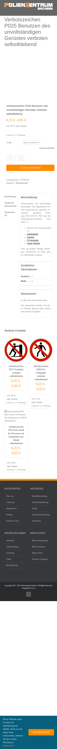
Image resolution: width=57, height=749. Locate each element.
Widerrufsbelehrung (40, 502)
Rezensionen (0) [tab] (10, 213)
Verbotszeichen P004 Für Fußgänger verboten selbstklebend (41, 373)
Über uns (10, 496)
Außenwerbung (12, 547)
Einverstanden (41, 732)
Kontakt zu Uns (12, 521)
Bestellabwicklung (39, 496)
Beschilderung (12, 565)
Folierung (10, 502)
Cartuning (10, 553)
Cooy (33, 588)
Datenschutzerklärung (41, 515)
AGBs (34, 508)
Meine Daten (37, 553)
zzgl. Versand (21, 126)
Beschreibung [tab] (10, 196)
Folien (8, 559)
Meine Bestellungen (40, 540)
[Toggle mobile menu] (5, 11)
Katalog (9, 515)
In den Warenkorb (30, 168)
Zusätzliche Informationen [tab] (10, 204)
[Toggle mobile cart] (14, 11)
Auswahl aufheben (46, 148)
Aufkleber (10, 540)
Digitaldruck (11, 508)
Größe (9, 142)
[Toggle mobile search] (10, 11)
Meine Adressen (38, 547)
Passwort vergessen (40, 559)
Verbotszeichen (21, 183)
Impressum (36, 521)
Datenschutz (8, 745)
